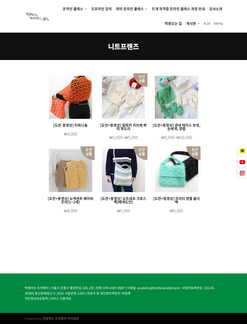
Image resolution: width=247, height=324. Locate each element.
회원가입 (218, 23)
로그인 (207, 23)
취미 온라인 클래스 (130, 8)
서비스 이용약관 (60, 298)
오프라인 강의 (101, 8)
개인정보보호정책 (36, 298)
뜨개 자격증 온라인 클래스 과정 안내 (178, 8)
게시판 (191, 23)
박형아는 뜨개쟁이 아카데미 (61, 318)
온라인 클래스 (73, 8)
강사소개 (215, 8)
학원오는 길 (173, 23)
